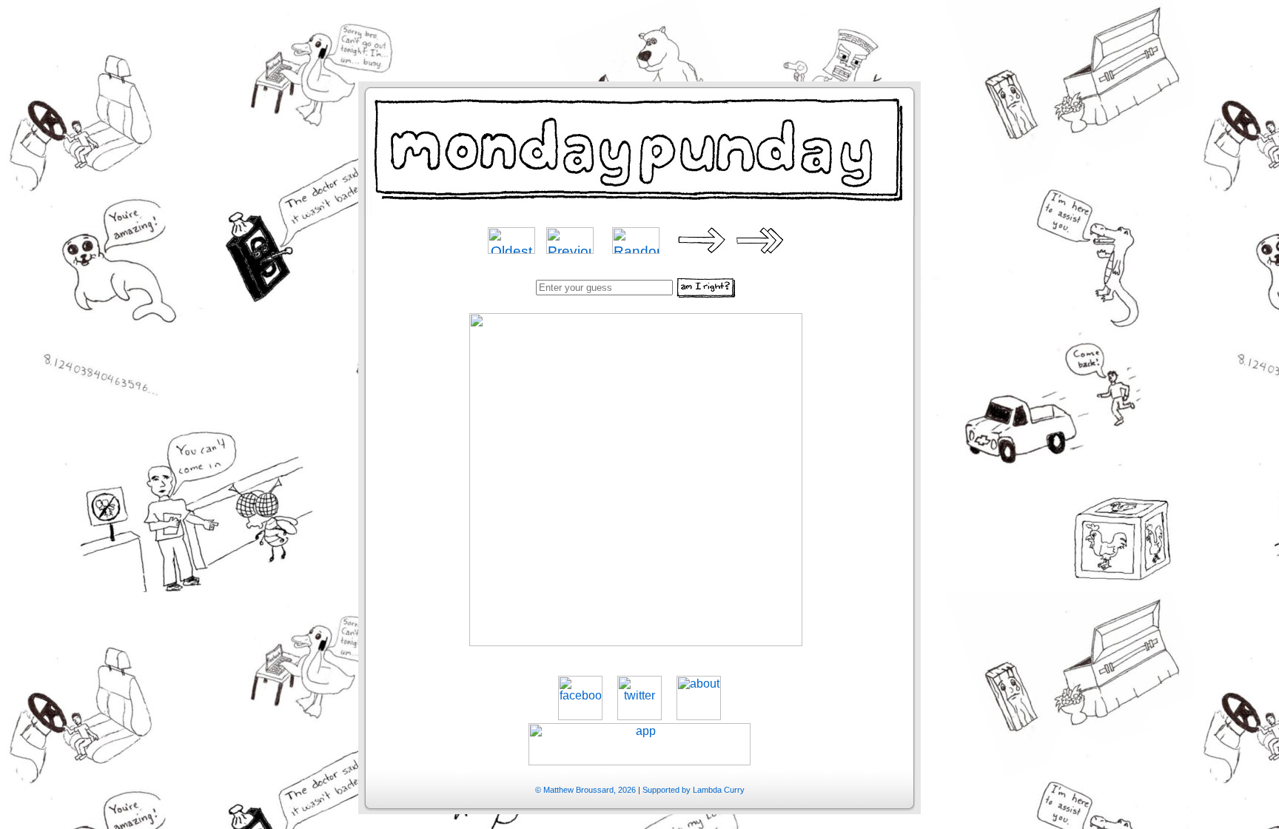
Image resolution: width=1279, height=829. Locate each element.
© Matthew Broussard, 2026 (585, 789)
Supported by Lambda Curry (693, 789)
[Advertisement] (639, 33)
